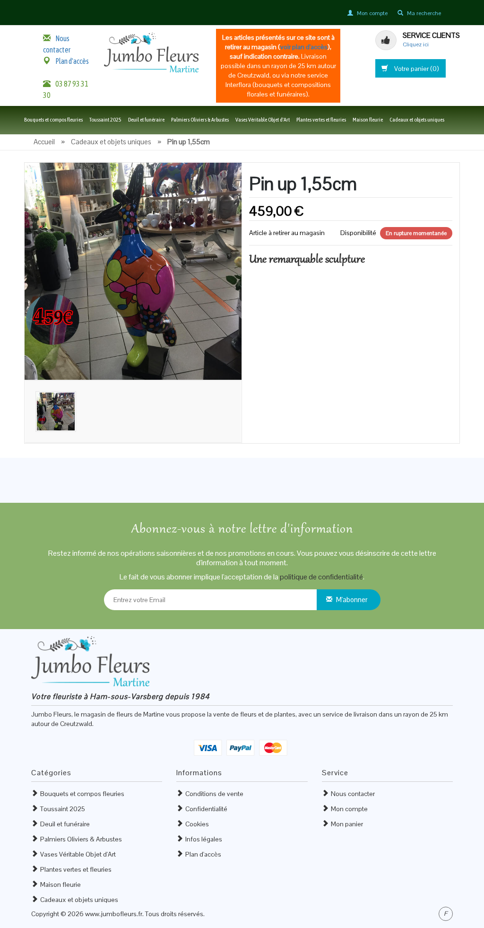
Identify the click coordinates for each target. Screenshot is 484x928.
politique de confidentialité (321, 577)
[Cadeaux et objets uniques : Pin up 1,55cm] (133, 270)
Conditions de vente (214, 793)
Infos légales (203, 839)
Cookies (197, 824)
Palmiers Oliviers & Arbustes (200, 119)
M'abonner (352, 599)
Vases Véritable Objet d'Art (262, 119)
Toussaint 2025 (105, 119)
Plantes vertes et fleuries (321, 119)
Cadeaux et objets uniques (416, 119)
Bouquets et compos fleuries (53, 119)
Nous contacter (353, 793)
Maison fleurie (368, 119)
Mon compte (349, 809)
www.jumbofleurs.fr (113, 914)
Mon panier (347, 824)
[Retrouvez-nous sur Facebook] (446, 914)
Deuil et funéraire (146, 119)
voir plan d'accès (304, 47)
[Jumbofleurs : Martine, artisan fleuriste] (151, 52)
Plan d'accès (72, 61)
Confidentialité (206, 809)
